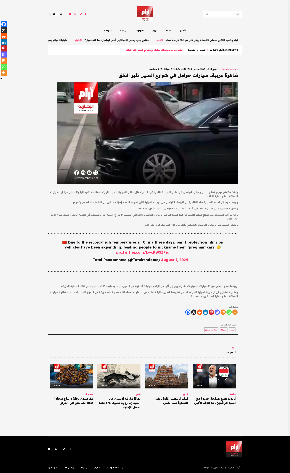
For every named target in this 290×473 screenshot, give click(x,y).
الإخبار (97, 467)
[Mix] (223, 312)
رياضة (123, 30)
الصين (232, 330)
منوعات (108, 30)
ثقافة (168, 30)
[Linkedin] (205, 312)
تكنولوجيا (139, 30)
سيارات (224, 330)
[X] (193, 312)
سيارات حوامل (211, 330)
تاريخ (154, 30)
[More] (235, 312)
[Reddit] (199, 312)
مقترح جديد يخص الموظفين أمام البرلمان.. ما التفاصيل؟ (133, 40)
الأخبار (183, 30)
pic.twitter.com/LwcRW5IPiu (142, 252)
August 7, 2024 (174, 259)
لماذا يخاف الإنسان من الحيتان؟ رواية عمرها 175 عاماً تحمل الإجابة (119, 403)
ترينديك (84, 467)
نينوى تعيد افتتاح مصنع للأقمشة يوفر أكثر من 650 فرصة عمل (218, 40)
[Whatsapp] (229, 312)
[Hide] (1, 78)
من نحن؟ (52, 467)
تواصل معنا (68, 467)
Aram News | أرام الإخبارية (224, 50)
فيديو (202, 50)
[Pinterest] (211, 312)
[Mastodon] (217, 312)
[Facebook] (187, 312)
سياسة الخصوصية (115, 467)
